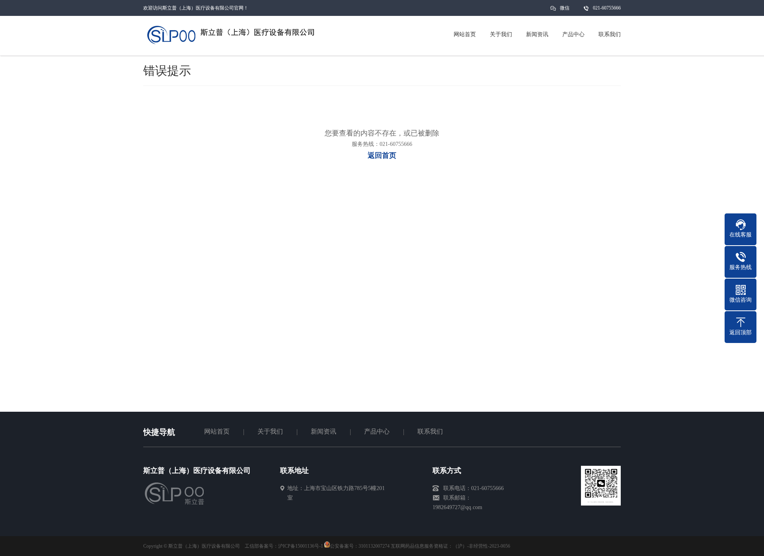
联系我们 (430, 431)
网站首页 (217, 431)
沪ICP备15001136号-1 (300, 546)
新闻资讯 (323, 431)
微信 (564, 8)
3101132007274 (374, 546)
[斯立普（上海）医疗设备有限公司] (179, 504)
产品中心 (377, 431)
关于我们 (270, 431)
